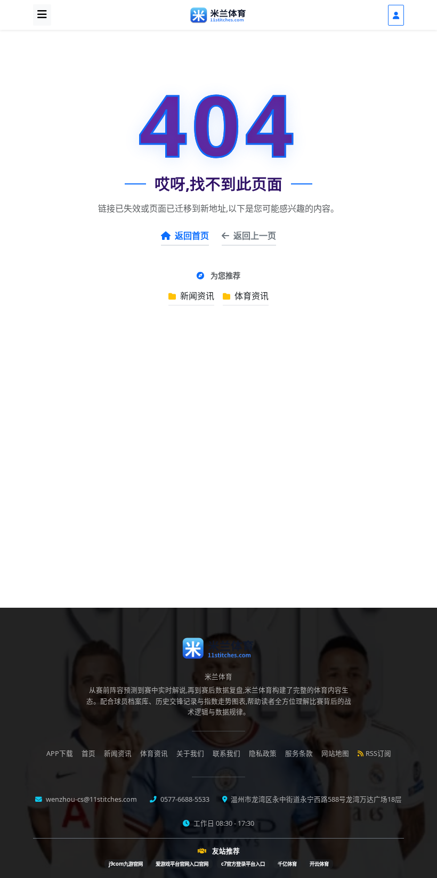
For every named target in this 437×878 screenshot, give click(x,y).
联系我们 (226, 753)
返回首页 (192, 235)
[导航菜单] (42, 15)
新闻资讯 (196, 296)
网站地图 (335, 753)
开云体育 (319, 863)
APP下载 (59, 753)
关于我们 (190, 753)
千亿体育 (287, 863)
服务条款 (299, 753)
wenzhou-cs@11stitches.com (90, 799)
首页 (88, 753)
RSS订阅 (378, 753)
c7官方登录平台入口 (243, 863)
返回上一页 (254, 235)
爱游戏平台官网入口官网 (182, 863)
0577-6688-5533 (184, 799)
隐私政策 (263, 753)
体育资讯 (250, 296)
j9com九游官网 (126, 863)
